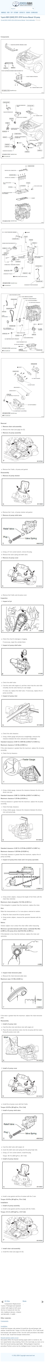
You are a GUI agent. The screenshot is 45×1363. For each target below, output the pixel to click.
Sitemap (16, 12)
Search (28, 12)
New (8, 12)
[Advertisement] (22, 28)
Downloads (34, 12)
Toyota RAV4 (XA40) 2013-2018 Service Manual (13, 20)
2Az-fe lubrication (30, 20)
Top (11, 12)
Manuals (3, 12)
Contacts (22, 12)
